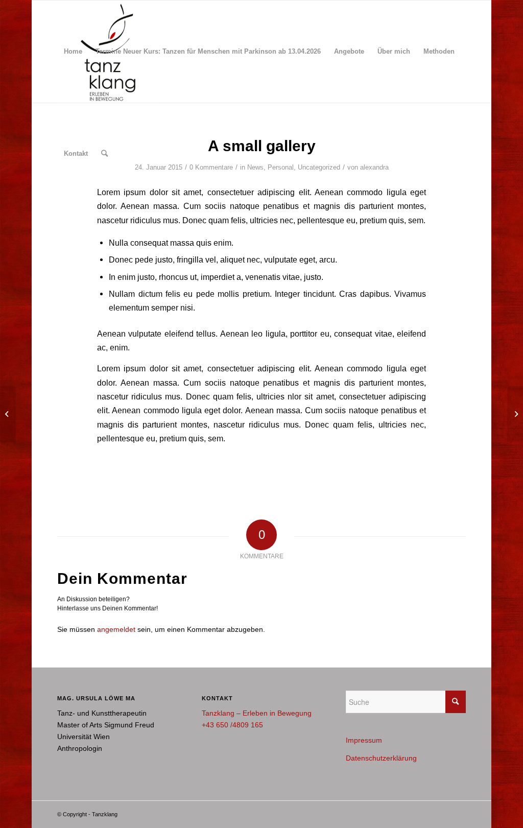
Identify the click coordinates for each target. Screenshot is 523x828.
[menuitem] (73, 52)
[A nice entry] (8, 414)
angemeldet (116, 629)
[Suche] (104, 154)
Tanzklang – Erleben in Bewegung (257, 713)
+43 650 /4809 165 (232, 725)
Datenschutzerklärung (381, 758)
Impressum (364, 740)
